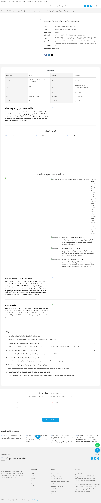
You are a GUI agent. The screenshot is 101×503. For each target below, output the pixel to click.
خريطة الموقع (32, 500)
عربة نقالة (53, 491)
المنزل (32, 473)
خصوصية (28, 500)
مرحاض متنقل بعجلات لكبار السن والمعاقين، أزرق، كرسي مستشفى (57, 11)
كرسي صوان (34, 11)
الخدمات (33, 478)
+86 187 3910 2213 (89, 476)
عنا (32, 481)
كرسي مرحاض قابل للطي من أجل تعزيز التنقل (12, 438)
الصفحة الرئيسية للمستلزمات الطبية (59, 481)
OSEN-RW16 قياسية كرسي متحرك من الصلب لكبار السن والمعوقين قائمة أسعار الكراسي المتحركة (87, 440)
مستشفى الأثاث (54, 473)
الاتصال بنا (33, 486)
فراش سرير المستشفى (56, 486)
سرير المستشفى (54, 484)
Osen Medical (5, 11)
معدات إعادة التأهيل (23, 11)
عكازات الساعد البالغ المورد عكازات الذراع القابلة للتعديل (37, 440)
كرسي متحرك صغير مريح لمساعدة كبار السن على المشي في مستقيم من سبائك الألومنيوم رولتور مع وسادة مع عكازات (62, 441)
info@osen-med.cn (16, 458)
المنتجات (14, 11)
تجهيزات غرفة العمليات (56, 478)
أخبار (32, 483)
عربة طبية (53, 489)
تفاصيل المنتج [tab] (50, 70)
